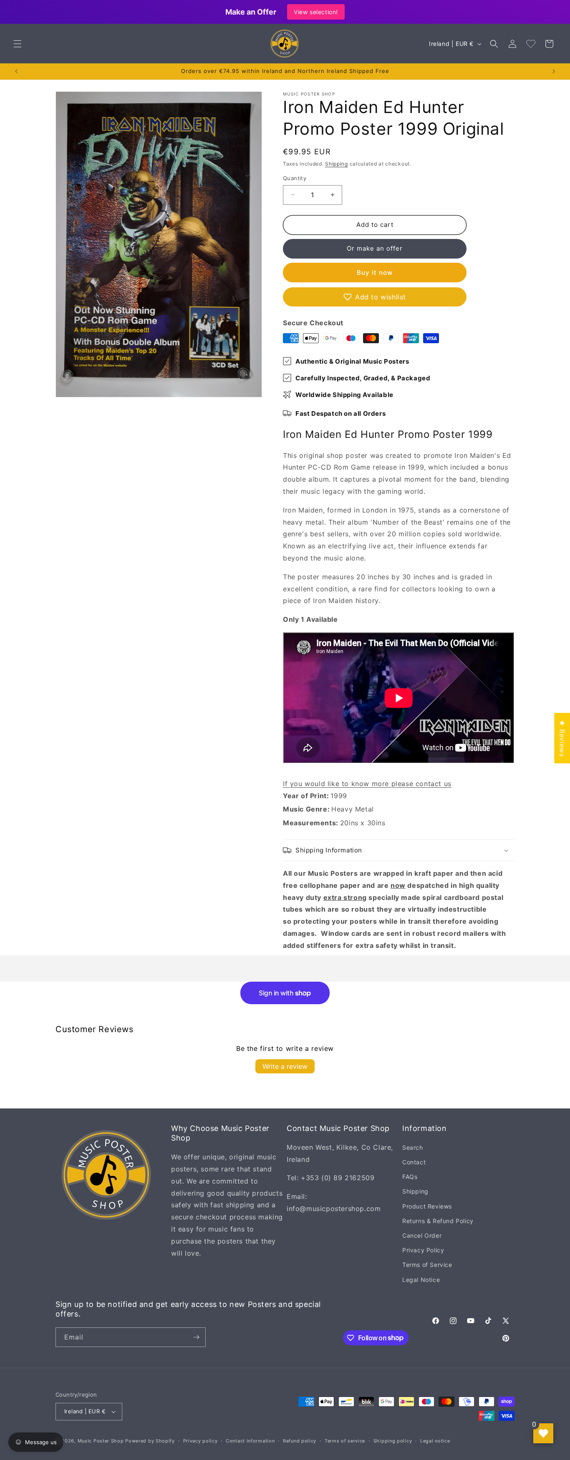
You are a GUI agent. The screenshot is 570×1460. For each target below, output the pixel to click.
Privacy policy (200, 1441)
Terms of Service (427, 1264)
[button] (17, 44)
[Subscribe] (196, 1337)
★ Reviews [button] (562, 737)
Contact (414, 1162)
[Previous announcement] (16, 71)
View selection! (316, 11)
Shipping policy (392, 1441)
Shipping (336, 164)
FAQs (409, 1176)
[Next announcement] (554, 71)
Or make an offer (375, 248)
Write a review (285, 1066)
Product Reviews (427, 1206)
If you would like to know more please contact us (367, 783)
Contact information (250, 1441)
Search (412, 1147)
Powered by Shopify (150, 1441)
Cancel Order (421, 1235)
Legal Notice (421, 1279)
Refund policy (299, 1441)
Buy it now (375, 272)
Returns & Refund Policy (438, 1220)
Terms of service (345, 1441)
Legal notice (435, 1441)
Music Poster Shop (101, 1441)
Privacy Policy (423, 1250)
